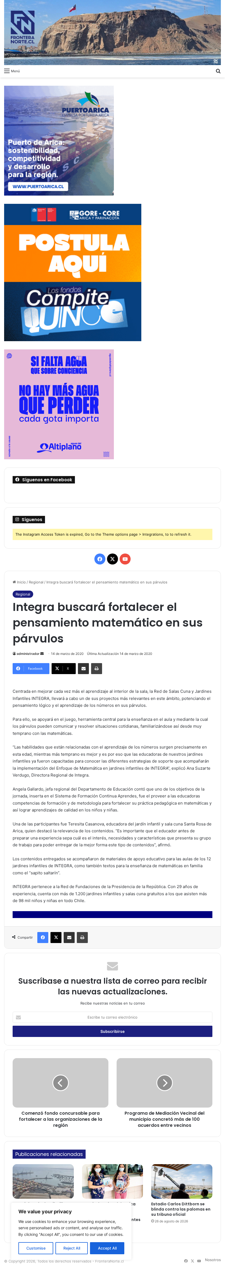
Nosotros (213, 1260)
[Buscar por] (218, 70)
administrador (28, 654)
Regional (36, 582)
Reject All (71, 1248)
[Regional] (112, 32)
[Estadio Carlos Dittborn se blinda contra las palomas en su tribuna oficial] (181, 1181)
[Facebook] (42, 937)
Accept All (107, 1248)
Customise (36, 1248)
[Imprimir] (96, 668)
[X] (55, 937)
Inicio (21, 582)
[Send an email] (42, 654)
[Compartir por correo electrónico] (83, 668)
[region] (71, 1231)
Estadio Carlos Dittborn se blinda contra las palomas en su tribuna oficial (180, 1209)
